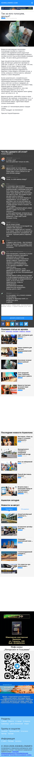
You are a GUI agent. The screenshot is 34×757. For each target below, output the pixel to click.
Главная (4, 721)
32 (25, 336)
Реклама (11, 741)
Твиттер (3, 733)
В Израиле (26, 721)
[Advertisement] (17, 132)
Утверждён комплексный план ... (25, 540)
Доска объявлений (16, 724)
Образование (20, 493)
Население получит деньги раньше (25, 361)
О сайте (3, 741)
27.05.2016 (20, 338)
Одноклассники (14, 731)
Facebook (4, 731)
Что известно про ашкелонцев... (24, 565)
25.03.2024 (20, 377)
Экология (20, 455)
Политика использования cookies (21, 755)
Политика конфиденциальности (10, 752)
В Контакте (24, 731)
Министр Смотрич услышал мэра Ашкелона (24, 386)
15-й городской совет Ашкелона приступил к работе (25, 374)
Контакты (18, 741)
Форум (26, 724)
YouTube (11, 733)
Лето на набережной (25, 462)
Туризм (19, 441)
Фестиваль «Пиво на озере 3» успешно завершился (25, 438)
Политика (3, 18)
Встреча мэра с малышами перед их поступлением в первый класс (25, 489)
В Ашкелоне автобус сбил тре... (25, 527)
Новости (11, 721)
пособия (15, 331)
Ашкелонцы (5, 724)
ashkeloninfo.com (9, 3)
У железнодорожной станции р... (25, 552)
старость (22, 331)
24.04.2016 (20, 352)
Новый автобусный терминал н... (25, 515)
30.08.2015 (20, 363)
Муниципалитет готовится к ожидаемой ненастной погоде (24, 451)
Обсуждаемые (25, 509)
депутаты (9, 331)
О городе (18, 721)
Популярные (9, 509)
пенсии (28, 331)
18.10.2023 (20, 390)
